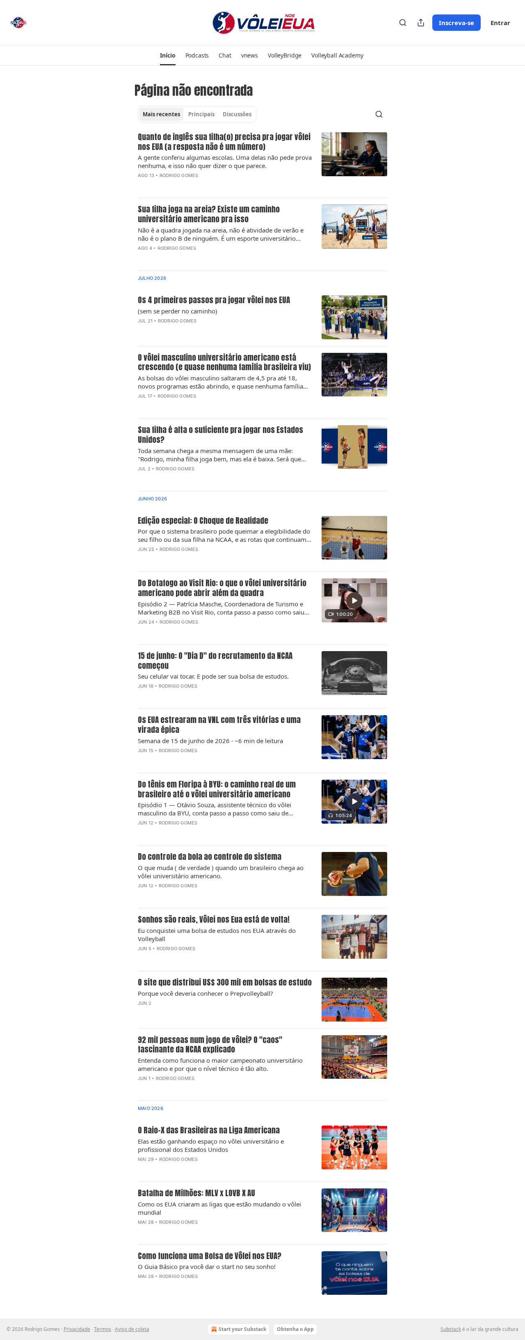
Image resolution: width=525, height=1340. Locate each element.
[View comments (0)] (199, 186)
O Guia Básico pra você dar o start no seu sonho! (207, 1266)
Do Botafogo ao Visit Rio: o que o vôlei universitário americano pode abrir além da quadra (222, 588)
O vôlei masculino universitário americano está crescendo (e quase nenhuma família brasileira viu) (224, 363)
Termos (102, 1329)
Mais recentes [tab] (161, 114)
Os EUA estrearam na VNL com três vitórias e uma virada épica (219, 725)
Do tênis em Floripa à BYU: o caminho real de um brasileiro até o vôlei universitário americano (217, 789)
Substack (451, 1329)
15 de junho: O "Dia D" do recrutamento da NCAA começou (215, 661)
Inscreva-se (456, 22)
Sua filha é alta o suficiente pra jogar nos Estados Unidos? (220, 435)
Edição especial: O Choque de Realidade (203, 521)
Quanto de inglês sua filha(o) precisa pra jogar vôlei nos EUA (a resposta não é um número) (224, 142)
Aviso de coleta (132, 1329)
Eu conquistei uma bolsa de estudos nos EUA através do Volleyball (217, 934)
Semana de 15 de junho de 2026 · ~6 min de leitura (210, 741)
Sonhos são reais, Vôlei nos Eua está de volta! (214, 920)
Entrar (500, 22)
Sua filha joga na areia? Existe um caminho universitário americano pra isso (209, 214)
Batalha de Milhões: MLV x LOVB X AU (196, 1193)
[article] (262, 162)
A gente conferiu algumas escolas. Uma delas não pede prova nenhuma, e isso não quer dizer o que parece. (225, 161)
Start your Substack (242, 1329)
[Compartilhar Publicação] (421, 22)
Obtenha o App (295, 1329)
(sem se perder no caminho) (177, 311)
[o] (354, 600)
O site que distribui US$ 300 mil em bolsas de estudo (225, 983)
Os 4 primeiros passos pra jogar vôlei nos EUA (214, 300)
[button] (167, 55)
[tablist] (197, 114)
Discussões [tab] (237, 114)
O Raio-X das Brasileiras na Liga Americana (209, 1130)
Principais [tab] (201, 114)
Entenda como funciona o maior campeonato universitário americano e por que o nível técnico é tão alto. (220, 1064)
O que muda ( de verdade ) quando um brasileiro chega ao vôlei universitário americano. (221, 871)
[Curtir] (143, 633)
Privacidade (77, 1329)
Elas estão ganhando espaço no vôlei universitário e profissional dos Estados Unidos (211, 1145)
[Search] (403, 22)
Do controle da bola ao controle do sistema (209, 857)
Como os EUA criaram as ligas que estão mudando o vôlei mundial (219, 1208)
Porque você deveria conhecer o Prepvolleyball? (205, 993)
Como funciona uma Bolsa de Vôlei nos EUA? (209, 1256)
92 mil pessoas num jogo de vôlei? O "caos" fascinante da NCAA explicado (210, 1045)
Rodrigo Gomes (179, 175)
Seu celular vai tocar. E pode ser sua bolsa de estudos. (213, 676)
